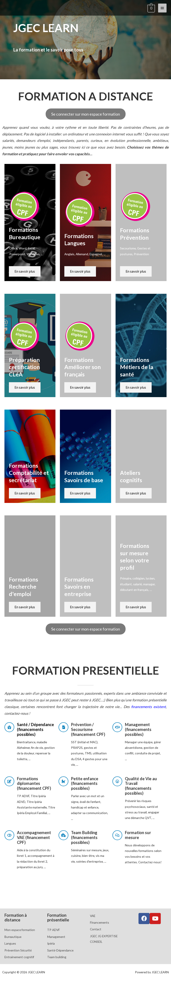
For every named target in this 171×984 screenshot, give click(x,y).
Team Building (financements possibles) (84, 837)
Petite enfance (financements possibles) (84, 783)
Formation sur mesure (138, 835)
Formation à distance (15, 918)
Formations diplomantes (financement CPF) (34, 783)
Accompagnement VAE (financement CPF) (34, 837)
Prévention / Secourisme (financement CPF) (88, 729)
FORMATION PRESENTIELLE (85, 670)
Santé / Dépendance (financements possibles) (35, 729)
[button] (86, 114)
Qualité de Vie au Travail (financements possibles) (141, 786)
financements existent (148, 706)
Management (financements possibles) (138, 729)
